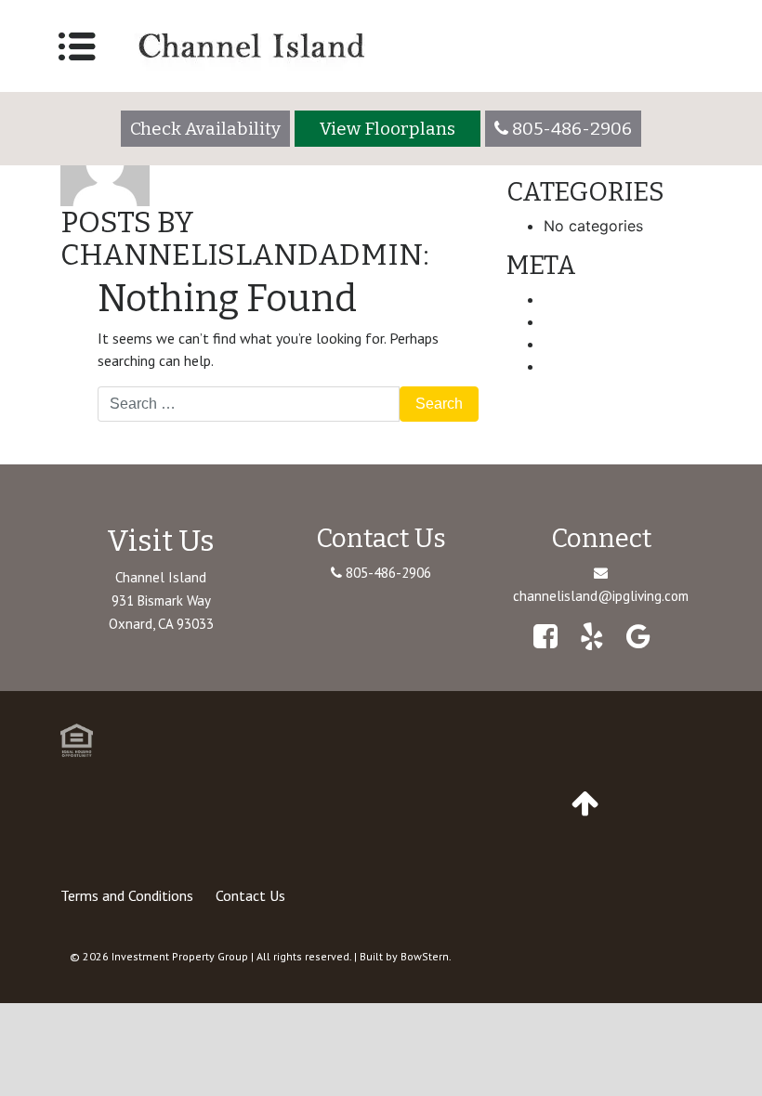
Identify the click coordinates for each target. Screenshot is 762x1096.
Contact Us (250, 895)
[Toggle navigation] (77, 46)
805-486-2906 (386, 572)
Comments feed (600, 343)
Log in (565, 299)
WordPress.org (595, 366)
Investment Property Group (180, 956)
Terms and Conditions (126, 895)
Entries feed (586, 321)
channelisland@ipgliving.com (601, 596)
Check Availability (205, 128)
